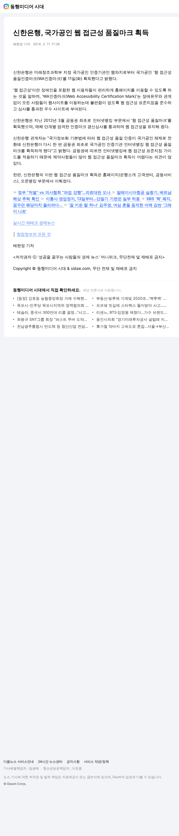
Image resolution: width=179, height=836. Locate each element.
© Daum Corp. (14, 784)
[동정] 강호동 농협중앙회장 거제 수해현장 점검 (53, 298)
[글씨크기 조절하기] (157, 57)
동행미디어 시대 (27, 6)
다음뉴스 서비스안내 (18, 761)
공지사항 (73, 761)
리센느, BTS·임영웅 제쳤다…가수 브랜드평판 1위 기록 (132, 312)
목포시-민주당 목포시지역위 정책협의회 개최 (53, 305)
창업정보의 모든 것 (34, 234)
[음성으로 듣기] (139, 57)
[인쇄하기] (167, 57)
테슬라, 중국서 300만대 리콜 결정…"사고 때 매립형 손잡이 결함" (53, 312)
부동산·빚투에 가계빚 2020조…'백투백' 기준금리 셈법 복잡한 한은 (132, 298)
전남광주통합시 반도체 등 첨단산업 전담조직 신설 (53, 326)
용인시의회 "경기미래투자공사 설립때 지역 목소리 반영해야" (132, 319)
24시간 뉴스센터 (50, 761)
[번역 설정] (148, 57)
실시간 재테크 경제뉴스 (34, 222)
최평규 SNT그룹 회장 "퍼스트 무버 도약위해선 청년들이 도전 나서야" (53, 319)
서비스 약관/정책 (96, 761)
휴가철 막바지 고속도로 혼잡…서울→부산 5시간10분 (132, 326)
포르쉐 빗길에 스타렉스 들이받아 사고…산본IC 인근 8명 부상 (132, 305)
